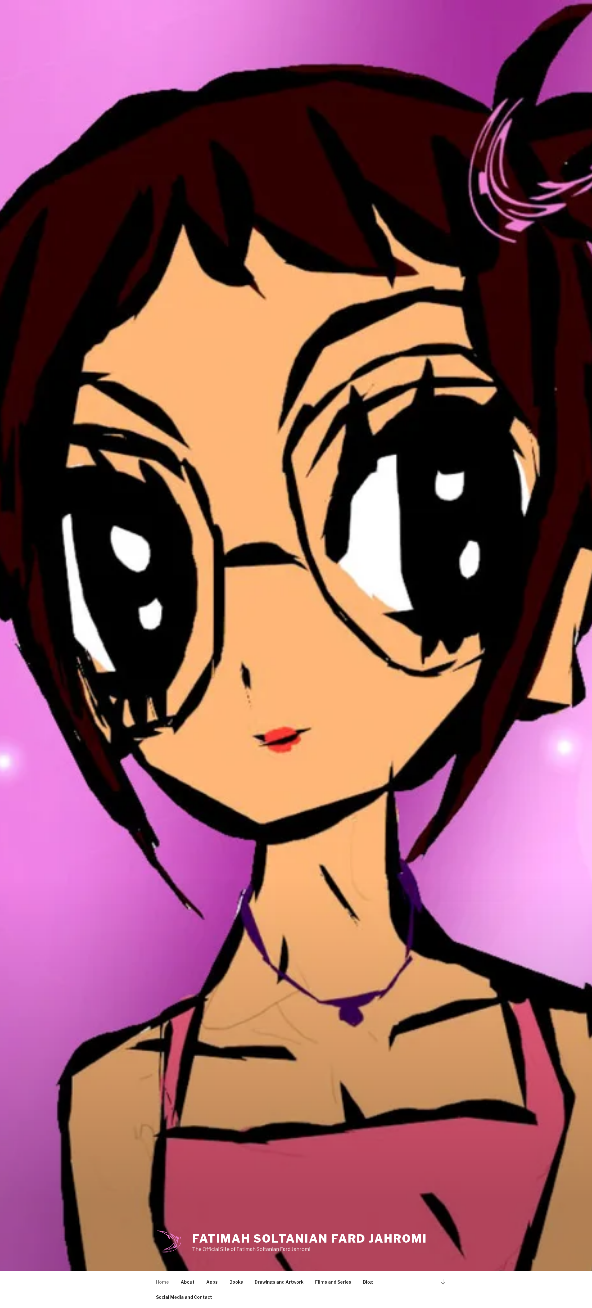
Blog (368, 1282)
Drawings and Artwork (279, 1282)
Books (236, 1282)
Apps (212, 1282)
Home (162, 1282)
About (188, 1282)
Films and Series (333, 1282)
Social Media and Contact (184, 1297)
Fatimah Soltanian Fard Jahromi (309, 1238)
